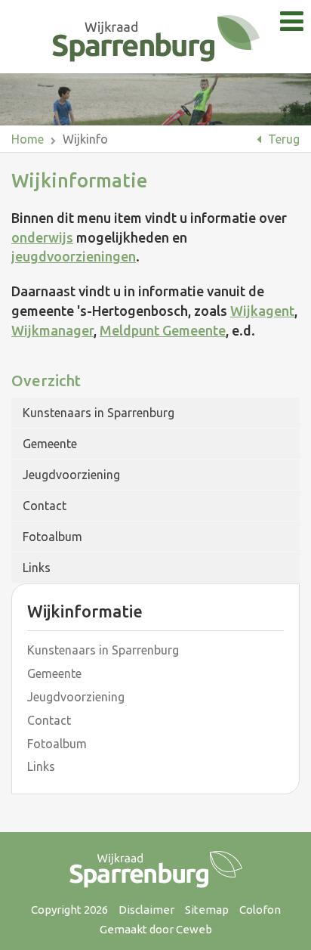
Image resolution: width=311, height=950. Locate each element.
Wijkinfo (85, 139)
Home (27, 139)
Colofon (260, 909)
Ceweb (194, 929)
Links (37, 567)
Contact (44, 505)
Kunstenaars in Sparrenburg (98, 412)
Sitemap (207, 909)
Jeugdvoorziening (71, 474)
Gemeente (50, 443)
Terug (282, 139)
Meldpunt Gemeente (163, 330)
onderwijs (42, 237)
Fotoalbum (52, 536)
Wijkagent (262, 310)
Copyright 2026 (69, 909)
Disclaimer (146, 909)
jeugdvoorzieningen (73, 256)
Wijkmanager (52, 330)
